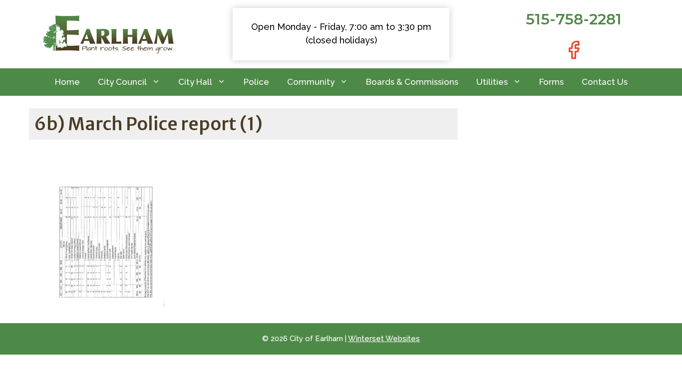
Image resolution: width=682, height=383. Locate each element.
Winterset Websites (384, 338)
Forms (551, 82)
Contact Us (605, 82)
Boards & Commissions (412, 82)
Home (67, 82)
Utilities (492, 82)
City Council (122, 82)
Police (256, 82)
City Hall (195, 82)
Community (311, 82)
